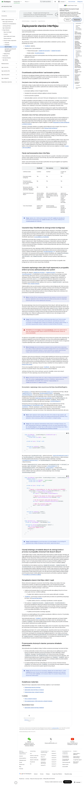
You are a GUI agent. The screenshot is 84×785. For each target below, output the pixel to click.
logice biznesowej (39, 379)
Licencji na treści (55, 728)
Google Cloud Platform (57, 774)
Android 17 (54, 753)
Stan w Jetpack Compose (31, 698)
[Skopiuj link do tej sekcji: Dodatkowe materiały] (39, 682)
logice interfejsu (52, 380)
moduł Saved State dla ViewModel (43, 398)
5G (30, 764)
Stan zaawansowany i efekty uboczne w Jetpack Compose (38, 701)
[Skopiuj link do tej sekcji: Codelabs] (29, 696)
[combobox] (46, 1)
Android (21, 756)
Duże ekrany (43, 754)
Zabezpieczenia (22, 760)
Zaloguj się (26, 719)
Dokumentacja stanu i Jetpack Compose (34, 692)
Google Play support (77, 759)
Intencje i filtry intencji (27, 364)
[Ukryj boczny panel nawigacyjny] (16, 782)
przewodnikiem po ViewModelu (41, 237)
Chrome (41, 774)
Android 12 (54, 764)
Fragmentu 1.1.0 (27, 391)
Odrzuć (68, 19)
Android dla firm (22, 758)
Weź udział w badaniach (76, 762)
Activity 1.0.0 (50, 391)
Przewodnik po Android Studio (65, 756)
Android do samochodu (43, 763)
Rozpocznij (77, 19)
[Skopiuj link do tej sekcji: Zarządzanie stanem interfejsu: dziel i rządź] (55, 580)
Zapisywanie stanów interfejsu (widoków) (34, 707)
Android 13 (54, 761)
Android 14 (54, 759)
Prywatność (32, 761)
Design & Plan (17, 1)
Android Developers (26, 21)
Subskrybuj (67, 782)
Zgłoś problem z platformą (76, 754)
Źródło (20, 762)
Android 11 (54, 766)
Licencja (27, 778)
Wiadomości (21, 764)
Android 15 (54, 757)
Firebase (48, 774)
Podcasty (21, 768)
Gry (31, 753)
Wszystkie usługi (68, 774)
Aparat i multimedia (34, 759)
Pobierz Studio (65, 764)
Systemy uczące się (34, 755)
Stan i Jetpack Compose (33, 283)
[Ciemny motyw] (67, 433)
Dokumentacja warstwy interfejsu (32, 687)
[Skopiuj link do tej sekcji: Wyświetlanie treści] (35, 705)
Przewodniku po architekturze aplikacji (32, 574)
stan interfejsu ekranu (37, 598)
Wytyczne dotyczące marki (36, 778)
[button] (8, 19)
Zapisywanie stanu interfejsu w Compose (48, 428)
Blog (20, 766)
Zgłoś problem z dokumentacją (76, 757)
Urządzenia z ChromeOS (43, 759)
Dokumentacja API (66, 762)
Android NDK (65, 766)
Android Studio (71, 1)
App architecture (7, 6)
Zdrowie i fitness (33, 757)
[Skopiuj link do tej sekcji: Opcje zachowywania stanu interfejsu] (51, 153)
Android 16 (54, 755)
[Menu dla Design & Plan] (21, 1)
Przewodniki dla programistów (65, 760)
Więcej (26, 1)
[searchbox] (9, 11)
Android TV (43, 765)
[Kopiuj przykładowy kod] (68, 433)
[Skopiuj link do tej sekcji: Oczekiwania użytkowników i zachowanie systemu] (61, 72)
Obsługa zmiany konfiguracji (50, 128)
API (49, 251)
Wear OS (43, 756)
